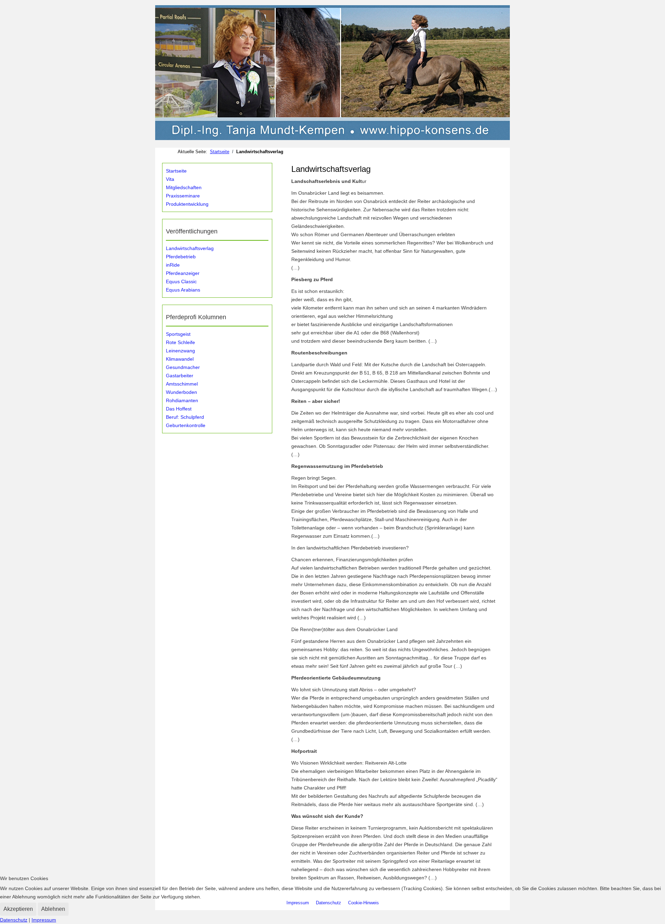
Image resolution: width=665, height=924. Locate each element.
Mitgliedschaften (184, 187)
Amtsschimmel (182, 384)
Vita (170, 179)
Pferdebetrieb (181, 256)
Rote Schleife (180, 342)
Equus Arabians (183, 290)
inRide (173, 265)
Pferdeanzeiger (183, 273)
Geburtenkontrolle (185, 425)
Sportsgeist (178, 334)
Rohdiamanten (182, 400)
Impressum (44, 920)
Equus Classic (181, 281)
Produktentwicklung (187, 204)
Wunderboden (181, 392)
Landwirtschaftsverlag (190, 248)
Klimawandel (180, 359)
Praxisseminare (183, 195)
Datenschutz (13, 920)
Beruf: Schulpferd (185, 417)
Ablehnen (53, 909)
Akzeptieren (18, 909)
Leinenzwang (180, 350)
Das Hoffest (179, 409)
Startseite (176, 171)
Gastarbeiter (179, 375)
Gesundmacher (183, 367)
